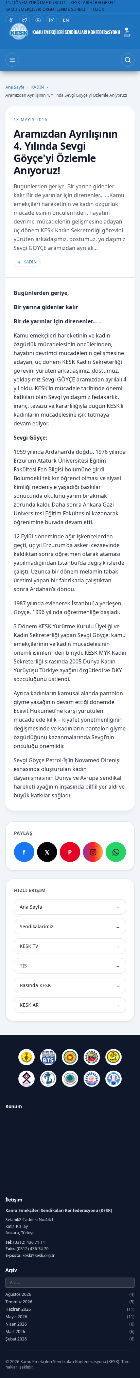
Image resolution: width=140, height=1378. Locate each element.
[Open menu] (12, 60)
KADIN (37, 87)
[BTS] (48, 1057)
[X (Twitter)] (24, 20)
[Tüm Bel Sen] (92, 1079)
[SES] (48, 1079)
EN (66, 20)
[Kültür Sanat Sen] (26, 1079)
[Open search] (128, 60)
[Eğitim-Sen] (70, 1057)
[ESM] (92, 1057)
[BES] (26, 1057)
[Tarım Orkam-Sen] (70, 1079)
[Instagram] (51, 20)
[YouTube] (38, 20)
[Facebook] (10, 20)
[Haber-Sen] (113, 1057)
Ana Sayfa (14, 87)
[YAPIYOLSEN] (113, 1079)
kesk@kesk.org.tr (38, 1255)
